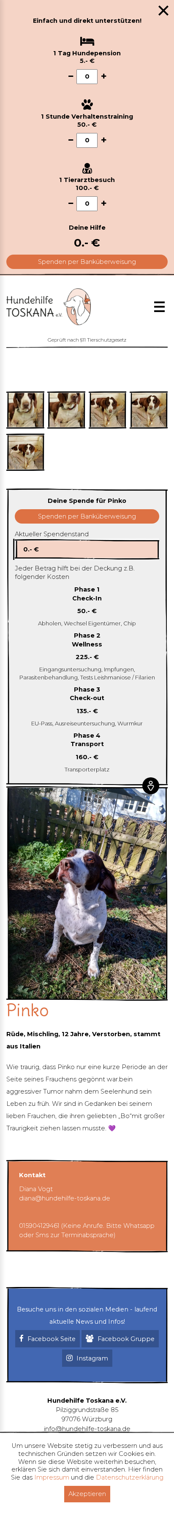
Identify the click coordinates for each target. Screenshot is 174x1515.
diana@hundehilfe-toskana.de (64, 1198)
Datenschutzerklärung (129, 1477)
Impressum (51, 1477)
